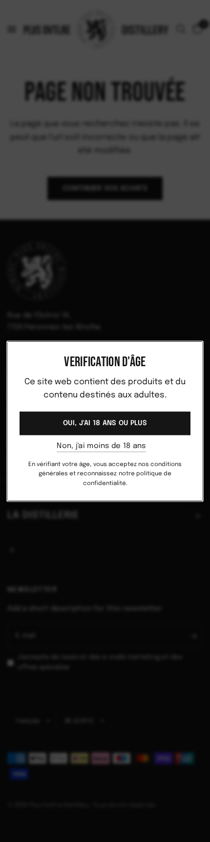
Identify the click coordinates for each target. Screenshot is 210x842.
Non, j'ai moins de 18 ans (101, 446)
